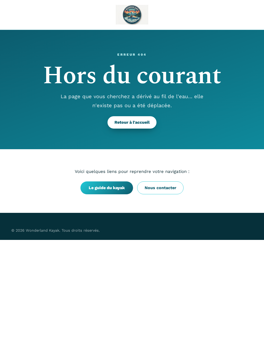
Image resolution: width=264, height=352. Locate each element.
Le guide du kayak (107, 187)
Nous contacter (160, 187)
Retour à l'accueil (132, 122)
